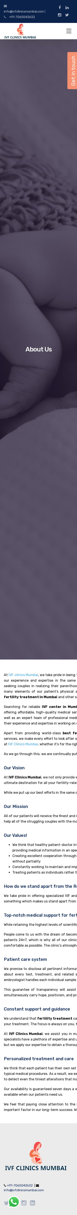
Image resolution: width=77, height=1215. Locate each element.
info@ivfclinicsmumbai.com (24, 11)
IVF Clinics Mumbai (23, 744)
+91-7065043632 (22, 17)
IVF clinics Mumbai (23, 675)
